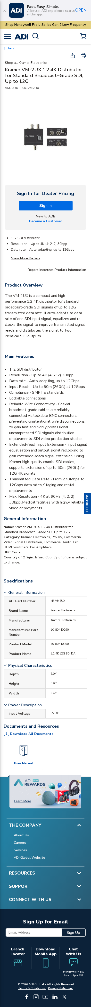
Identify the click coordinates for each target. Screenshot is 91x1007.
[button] (87, 503)
